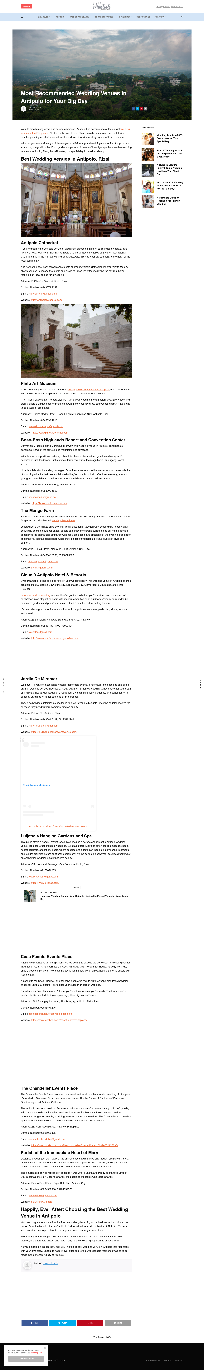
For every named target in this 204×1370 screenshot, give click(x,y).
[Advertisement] (76, 1293)
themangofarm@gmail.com (43, 561)
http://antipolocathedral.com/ (46, 299)
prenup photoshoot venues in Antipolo (88, 389)
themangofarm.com (42, 567)
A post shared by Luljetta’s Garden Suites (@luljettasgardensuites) (58, 826)
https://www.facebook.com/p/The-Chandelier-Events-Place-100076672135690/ (74, 1145)
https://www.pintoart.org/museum (50, 432)
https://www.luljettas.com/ (45, 882)
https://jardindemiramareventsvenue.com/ (54, 731)
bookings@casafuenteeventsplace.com (50, 1013)
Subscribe (26, 6)
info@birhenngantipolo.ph (42, 293)
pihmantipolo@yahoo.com (42, 1195)
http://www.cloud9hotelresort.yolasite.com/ (54, 638)
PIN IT (77, 200)
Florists (179, 1360)
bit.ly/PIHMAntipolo (41, 1201)
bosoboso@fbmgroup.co (42, 497)
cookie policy (36, 1352)
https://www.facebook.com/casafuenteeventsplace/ (59, 1020)
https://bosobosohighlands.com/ (49, 503)
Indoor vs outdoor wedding (35, 595)
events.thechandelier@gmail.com (46, 1139)
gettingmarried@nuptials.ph (169, 6)
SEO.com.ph (59, 1360)
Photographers (152, 1360)
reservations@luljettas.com (43, 876)
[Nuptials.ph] (102, 6)
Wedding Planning (48, 892)
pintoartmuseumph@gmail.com (45, 426)
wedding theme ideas (63, 520)
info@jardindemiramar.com (43, 725)
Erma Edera (36, 108)
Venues (167, 1360)
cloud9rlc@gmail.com (40, 632)
